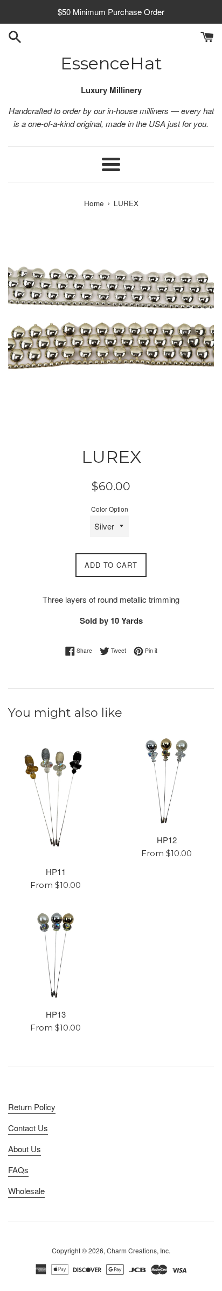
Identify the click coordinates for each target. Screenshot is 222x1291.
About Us (24, 1148)
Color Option (109, 508)
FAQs (18, 1169)
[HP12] (166, 780)
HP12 (167, 839)
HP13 (56, 1014)
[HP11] (55, 796)
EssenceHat (111, 63)
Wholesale (26, 1190)
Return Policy (32, 1106)
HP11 (56, 871)
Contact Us (28, 1127)
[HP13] (55, 955)
